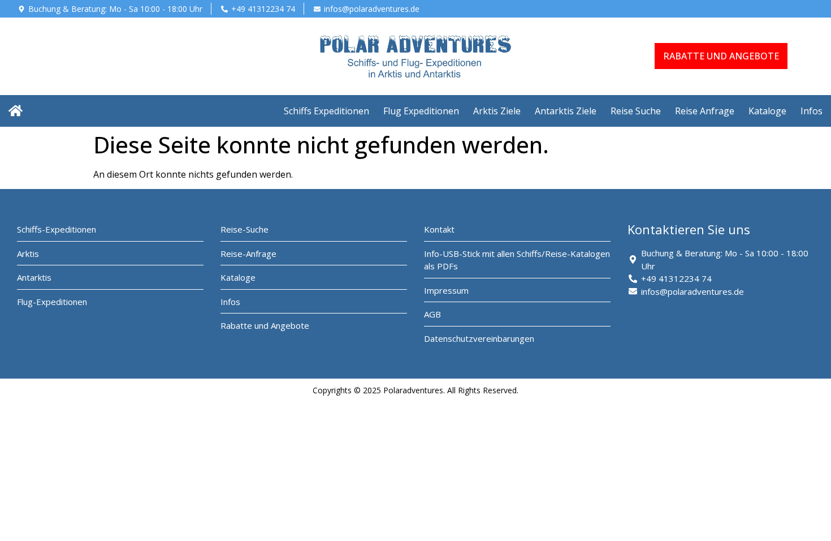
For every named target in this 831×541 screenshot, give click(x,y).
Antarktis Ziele (565, 111)
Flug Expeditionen (421, 111)
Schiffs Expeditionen (326, 111)
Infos (811, 111)
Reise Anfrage (704, 111)
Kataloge (767, 111)
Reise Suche (636, 111)
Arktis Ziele (497, 111)
